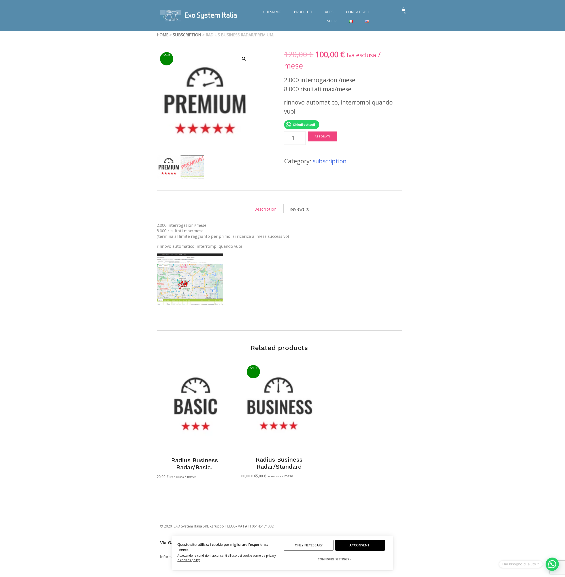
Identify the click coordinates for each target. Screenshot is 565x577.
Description (265, 209)
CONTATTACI (357, 12)
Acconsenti (360, 545)
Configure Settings (333, 559)
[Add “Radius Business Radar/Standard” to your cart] (306, 369)
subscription (187, 34)
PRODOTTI (303, 12)
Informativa (169, 556)
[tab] (266, 208)
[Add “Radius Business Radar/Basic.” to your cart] (222, 369)
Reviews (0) (300, 209)
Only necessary (309, 545)
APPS (329, 12)
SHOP (332, 21)
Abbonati (322, 136)
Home (162, 34)
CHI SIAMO (272, 12)
